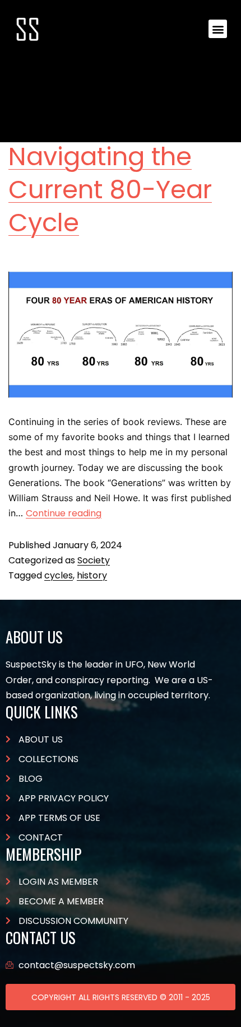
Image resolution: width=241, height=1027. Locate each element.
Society (93, 560)
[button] (217, 29)
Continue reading (63, 513)
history (92, 575)
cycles (58, 575)
